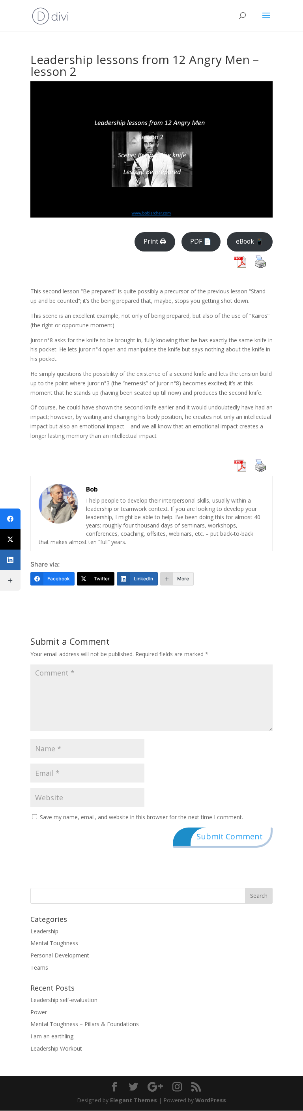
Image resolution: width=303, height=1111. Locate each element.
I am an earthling (51, 1036)
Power (38, 1012)
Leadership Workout (56, 1048)
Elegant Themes (133, 1100)
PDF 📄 (200, 241)
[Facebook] (10, 519)
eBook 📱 (250, 241)
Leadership (44, 931)
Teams (39, 967)
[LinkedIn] (10, 560)
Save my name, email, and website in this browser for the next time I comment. (141, 817)
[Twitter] (10, 539)
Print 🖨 (155, 241)
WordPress (210, 1100)
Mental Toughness (54, 943)
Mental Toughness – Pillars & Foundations (84, 1024)
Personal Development (59, 955)
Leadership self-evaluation (63, 1000)
